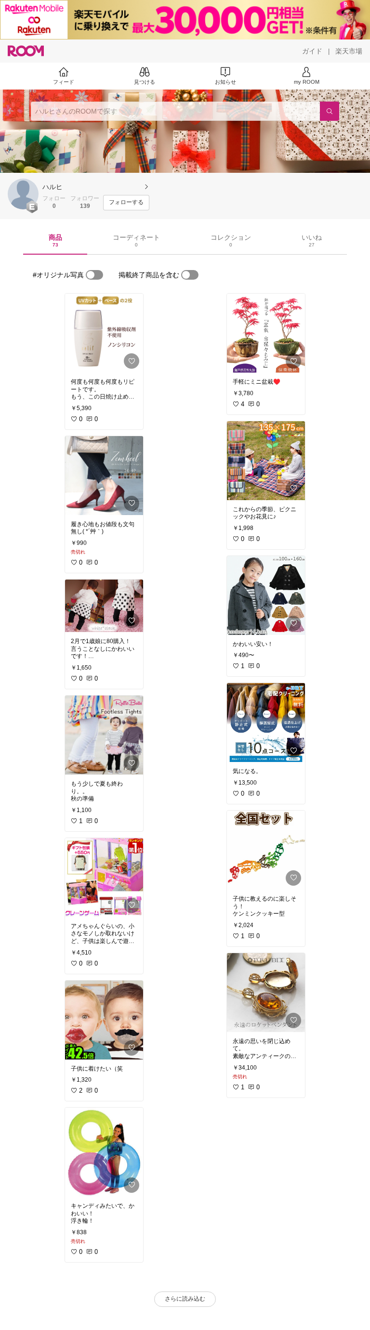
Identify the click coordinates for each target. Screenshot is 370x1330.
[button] (23, 194)
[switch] (94, 275)
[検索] (329, 111)
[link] (104, 333)
